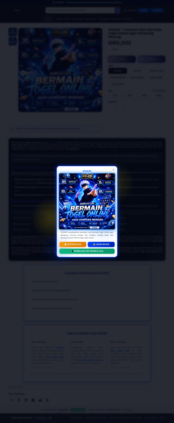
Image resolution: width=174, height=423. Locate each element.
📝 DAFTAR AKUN (73, 244)
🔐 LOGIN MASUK (101, 244)
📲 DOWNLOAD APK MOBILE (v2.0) (87, 251)
